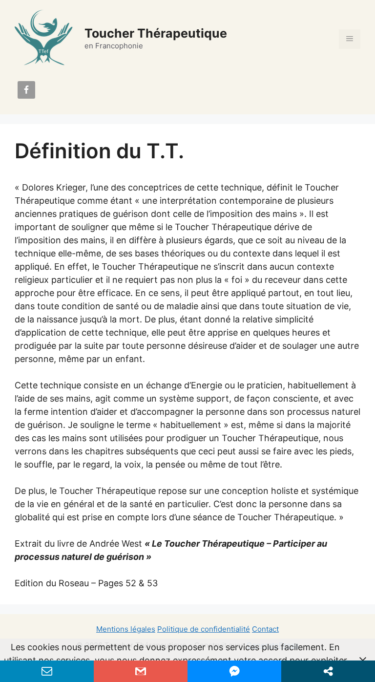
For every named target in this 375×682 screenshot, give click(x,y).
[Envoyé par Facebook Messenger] (234, 671)
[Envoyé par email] (47, 671)
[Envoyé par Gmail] (141, 671)
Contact (265, 629)
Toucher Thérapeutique (155, 33)
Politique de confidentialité (203, 629)
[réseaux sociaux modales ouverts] (328, 671)
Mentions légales (125, 629)
